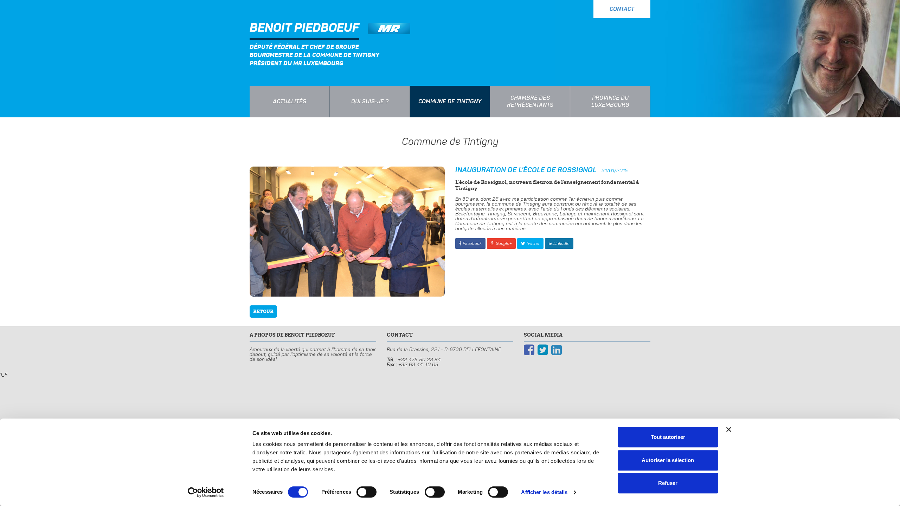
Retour (263, 311)
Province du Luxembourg (610, 101)
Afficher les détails (544, 492)
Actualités (289, 101)
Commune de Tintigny (449, 101)
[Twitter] (543, 349)
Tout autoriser (668, 437)
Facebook (472, 243)
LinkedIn (561, 243)
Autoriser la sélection (668, 460)
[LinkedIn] (556, 349)
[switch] (366, 492)
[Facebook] (529, 349)
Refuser (667, 483)
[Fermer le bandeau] (728, 429)
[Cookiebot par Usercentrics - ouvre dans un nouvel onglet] (206, 492)
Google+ (503, 243)
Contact (622, 9)
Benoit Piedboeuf (304, 28)
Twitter (532, 243)
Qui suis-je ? (369, 101)
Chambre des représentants (530, 101)
